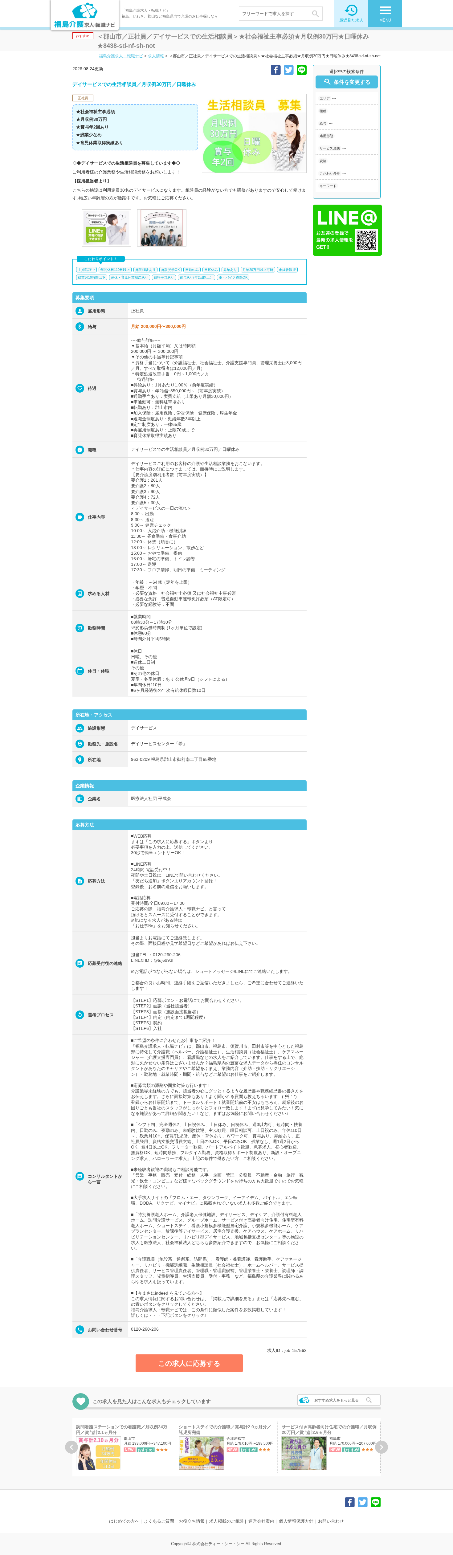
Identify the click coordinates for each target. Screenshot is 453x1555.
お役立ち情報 (192, 1521)
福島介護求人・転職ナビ (121, 56)
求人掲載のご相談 (226, 1521)
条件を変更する (346, 82)
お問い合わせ (331, 1521)
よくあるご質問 (159, 1521)
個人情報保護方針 (296, 1521)
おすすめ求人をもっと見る (336, 1400)
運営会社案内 (261, 1521)
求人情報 (156, 56)
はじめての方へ (124, 1521)
